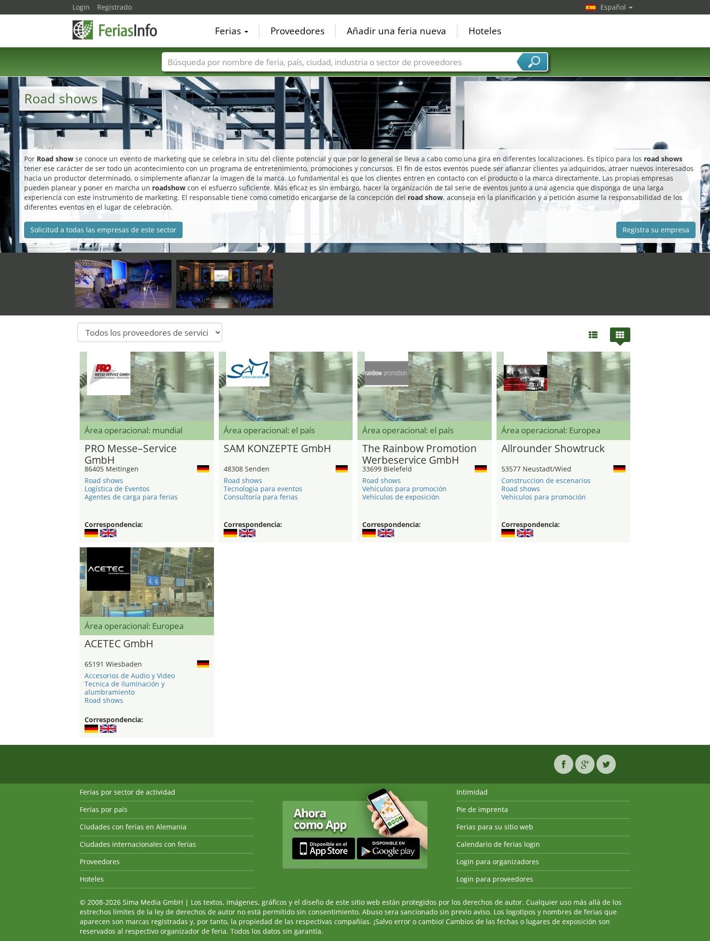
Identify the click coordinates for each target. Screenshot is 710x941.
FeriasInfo (120, 30)
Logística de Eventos (117, 488)
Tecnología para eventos (263, 488)
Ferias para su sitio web (494, 826)
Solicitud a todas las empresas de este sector (103, 229)
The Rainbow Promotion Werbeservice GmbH (419, 454)
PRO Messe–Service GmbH (131, 454)
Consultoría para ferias (261, 496)
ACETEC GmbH (119, 644)
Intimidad (472, 792)
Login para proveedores (494, 879)
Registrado (114, 7)
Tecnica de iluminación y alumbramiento (125, 688)
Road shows (104, 480)
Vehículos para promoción (404, 488)
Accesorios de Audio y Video (130, 675)
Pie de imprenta (482, 809)
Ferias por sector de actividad (127, 792)
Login (81, 7)
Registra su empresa (656, 229)
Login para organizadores (497, 861)
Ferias (229, 31)
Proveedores (297, 31)
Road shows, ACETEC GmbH (113, 274)
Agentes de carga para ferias (131, 496)
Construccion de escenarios (546, 480)
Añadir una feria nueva (396, 31)
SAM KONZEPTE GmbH (277, 448)
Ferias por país (104, 809)
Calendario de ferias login (498, 844)
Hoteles (485, 31)
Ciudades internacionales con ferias (138, 844)
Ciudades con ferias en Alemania (133, 826)
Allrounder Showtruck (553, 448)
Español (614, 7)
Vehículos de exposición (401, 496)
